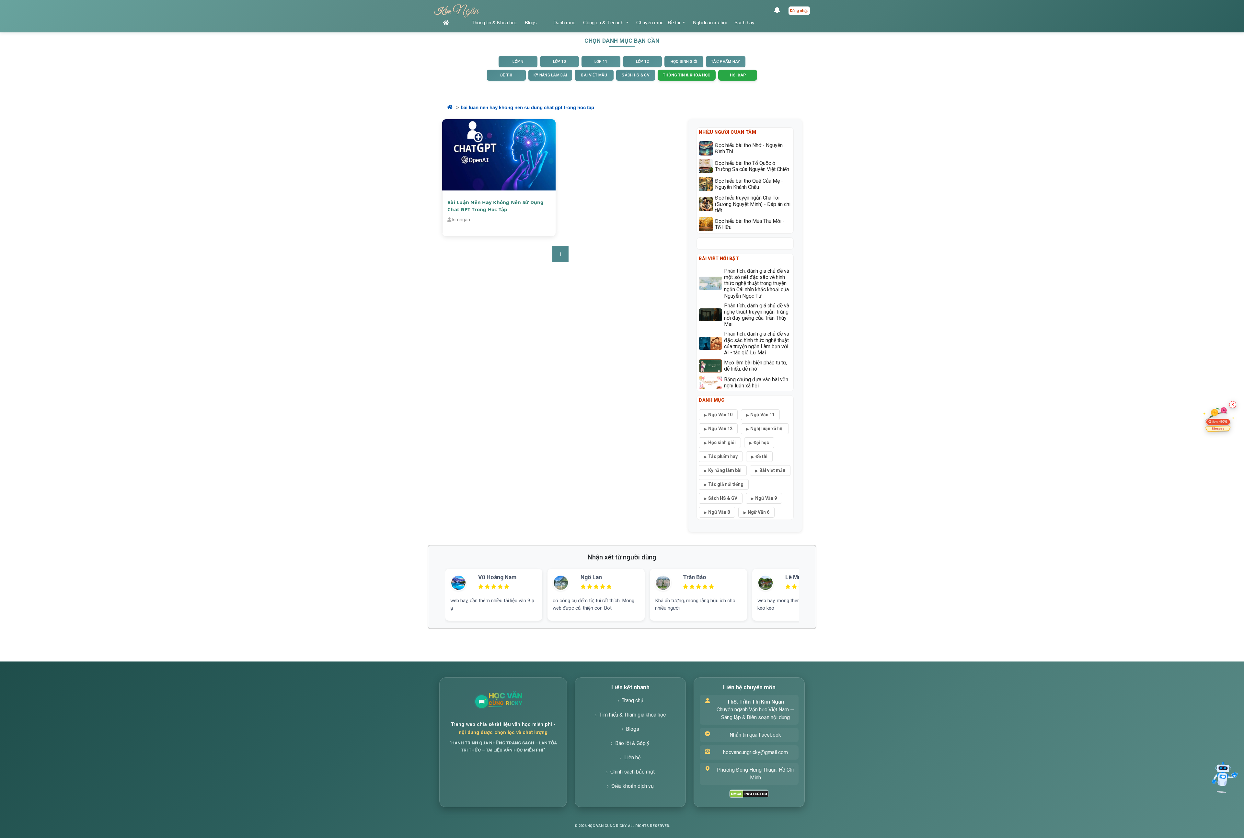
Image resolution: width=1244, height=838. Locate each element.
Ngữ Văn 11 (762, 414)
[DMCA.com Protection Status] (749, 793)
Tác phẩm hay (723, 456)
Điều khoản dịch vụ (632, 786)
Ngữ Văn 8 (719, 512)
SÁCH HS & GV (636, 75)
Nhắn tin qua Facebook (755, 735)
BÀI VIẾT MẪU (594, 75)
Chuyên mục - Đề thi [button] (658, 22)
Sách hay (744, 22)
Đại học (761, 442)
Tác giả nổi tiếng (725, 484)
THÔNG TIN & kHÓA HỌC (686, 75)
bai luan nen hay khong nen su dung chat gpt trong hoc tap (527, 107)
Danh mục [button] (564, 22)
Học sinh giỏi (722, 442)
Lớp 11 (601, 61)
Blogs (531, 22)
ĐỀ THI (506, 75)
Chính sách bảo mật (632, 772)
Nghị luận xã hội (710, 22)
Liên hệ (632, 757)
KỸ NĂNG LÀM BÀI (550, 75)
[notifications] (779, 10)
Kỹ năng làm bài (725, 470)
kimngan (461, 219)
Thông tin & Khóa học (494, 22)
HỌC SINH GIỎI (684, 61)
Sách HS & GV (722, 498)
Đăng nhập (799, 10)
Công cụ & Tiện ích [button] (604, 22)
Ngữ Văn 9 (766, 498)
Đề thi (761, 456)
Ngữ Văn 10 (720, 414)
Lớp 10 (559, 61)
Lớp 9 (518, 61)
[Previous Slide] (434, 587)
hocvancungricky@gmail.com (755, 752)
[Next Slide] (809, 587)
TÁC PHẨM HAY (725, 61)
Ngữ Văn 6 (758, 512)
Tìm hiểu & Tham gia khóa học (632, 715)
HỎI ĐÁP (738, 75)
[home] (453, 23)
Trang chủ (632, 700)
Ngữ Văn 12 (720, 428)
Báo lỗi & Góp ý (632, 743)
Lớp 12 (642, 61)
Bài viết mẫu (772, 470)
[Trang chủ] (521, 701)
